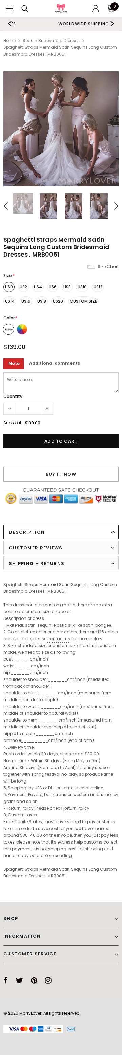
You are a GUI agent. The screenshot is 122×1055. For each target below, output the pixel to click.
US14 (10, 301)
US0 (9, 287)
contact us (58, 639)
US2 (23, 287)
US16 (25, 301)
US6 (53, 287)
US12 (98, 287)
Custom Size (83, 301)
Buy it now (61, 474)
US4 (38, 287)
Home (9, 40)
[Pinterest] (34, 980)
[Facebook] (5, 980)
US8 (67, 287)
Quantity (12, 396)
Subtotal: (12, 423)
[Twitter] (19, 980)
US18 (41, 301)
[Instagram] (48, 980)
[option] (61, 128)
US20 (58, 301)
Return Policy (76, 808)
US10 (82, 287)
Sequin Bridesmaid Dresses (51, 40)
